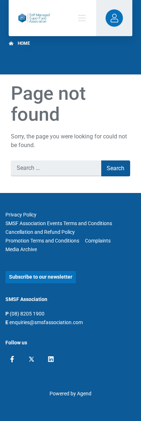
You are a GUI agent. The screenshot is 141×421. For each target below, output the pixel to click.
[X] (31, 359)
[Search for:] (56, 168)
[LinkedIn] (51, 359)
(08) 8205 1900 (27, 314)
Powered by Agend (70, 393)
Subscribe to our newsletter (40, 277)
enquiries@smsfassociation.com (46, 322)
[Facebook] (12, 359)
